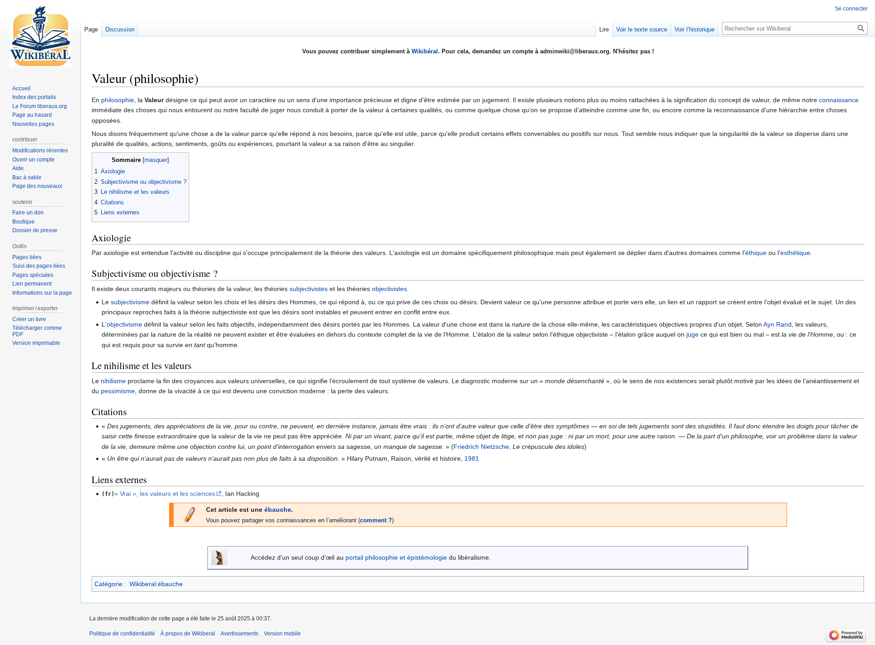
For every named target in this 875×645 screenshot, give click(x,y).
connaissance (839, 100)
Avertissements (239, 633)
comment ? (376, 520)
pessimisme (118, 391)
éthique (756, 252)
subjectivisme (130, 302)
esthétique (795, 252)
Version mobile (282, 633)
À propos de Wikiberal (187, 633)
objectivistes (389, 288)
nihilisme (113, 381)
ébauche (277, 509)
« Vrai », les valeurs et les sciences (164, 493)
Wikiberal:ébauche (156, 584)
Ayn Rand (777, 324)
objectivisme (124, 324)
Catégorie (108, 584)
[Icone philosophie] (219, 557)
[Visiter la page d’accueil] (40, 36)
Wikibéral (425, 51)
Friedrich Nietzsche (481, 446)
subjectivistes (308, 288)
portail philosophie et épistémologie (396, 557)
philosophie (117, 100)
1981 (471, 458)
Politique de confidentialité (122, 633)
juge (692, 334)
